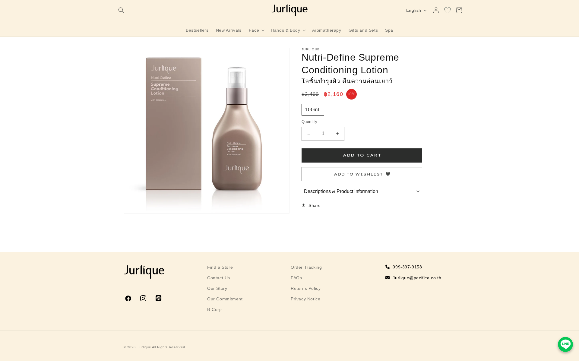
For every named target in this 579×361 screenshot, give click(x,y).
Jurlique (144, 347)
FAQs (296, 277)
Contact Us (218, 277)
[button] (121, 10)
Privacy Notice (305, 298)
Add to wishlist (358, 174)
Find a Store (220, 267)
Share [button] (314, 205)
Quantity (309, 121)
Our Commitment (224, 298)
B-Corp (214, 309)
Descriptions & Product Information (341, 191)
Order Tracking (306, 267)
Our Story (217, 288)
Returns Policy (306, 288)
